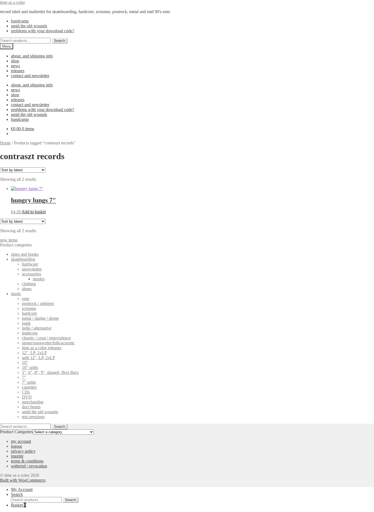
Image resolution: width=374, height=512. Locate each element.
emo (25, 298)
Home (5, 143)
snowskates (32, 269)
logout (16, 446)
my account (21, 441)
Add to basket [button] (34, 212)
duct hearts (31, 407)
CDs (26, 392)
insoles (39, 279)
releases (17, 70)
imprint (17, 456)
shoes (26, 288)
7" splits (29, 382)
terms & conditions (27, 461)
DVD (27, 397)
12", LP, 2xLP (34, 352)
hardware (30, 264)
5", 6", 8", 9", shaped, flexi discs (50, 372)
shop (15, 61)
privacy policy (23, 451)
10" (25, 362)
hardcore (29, 313)
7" (24, 377)
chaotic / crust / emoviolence (46, 338)
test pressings (33, 416)
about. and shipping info (32, 56)
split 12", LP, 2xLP (38, 357)
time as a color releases (41, 347)
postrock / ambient (38, 303)
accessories (31, 274)
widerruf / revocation (29, 466)
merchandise (33, 402)
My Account (22, 489)
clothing (29, 283)
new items (9, 240)
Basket (18, 505)
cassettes (29, 387)
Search (59, 41)
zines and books (25, 254)
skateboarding (23, 259)
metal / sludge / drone (40, 318)
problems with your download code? (42, 30)
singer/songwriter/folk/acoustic (48, 343)
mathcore (30, 333)
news (15, 65)
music (16, 293)
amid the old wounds (29, 26)
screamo (29, 308)
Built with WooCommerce (22, 480)
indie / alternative (36, 328)
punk (26, 323)
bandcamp (20, 21)
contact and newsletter (30, 75)
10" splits (30, 367)
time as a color (12, 2)
